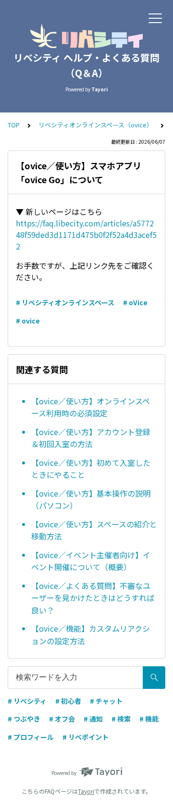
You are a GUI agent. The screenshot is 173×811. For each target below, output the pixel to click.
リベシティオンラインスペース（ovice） (95, 124)
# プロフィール (31, 737)
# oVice (135, 302)
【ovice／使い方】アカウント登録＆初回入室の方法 (90, 438)
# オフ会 (62, 719)
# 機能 (149, 719)
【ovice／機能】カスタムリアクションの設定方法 (90, 635)
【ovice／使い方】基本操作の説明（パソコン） (90, 499)
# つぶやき (24, 719)
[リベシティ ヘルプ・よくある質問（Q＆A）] (86, 36)
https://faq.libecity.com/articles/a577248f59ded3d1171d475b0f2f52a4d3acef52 (86, 234)
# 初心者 (68, 701)
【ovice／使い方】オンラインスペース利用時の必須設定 (90, 407)
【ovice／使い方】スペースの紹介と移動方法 (94, 530)
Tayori (86, 791)
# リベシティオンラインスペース (65, 302)
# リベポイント (85, 737)
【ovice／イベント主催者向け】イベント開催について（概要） (90, 561)
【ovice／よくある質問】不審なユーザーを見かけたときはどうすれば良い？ (92, 598)
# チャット (106, 701)
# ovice (28, 320)
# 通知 (93, 719)
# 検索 (121, 719)
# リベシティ (27, 701)
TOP (14, 124)
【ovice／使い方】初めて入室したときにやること (90, 469)
